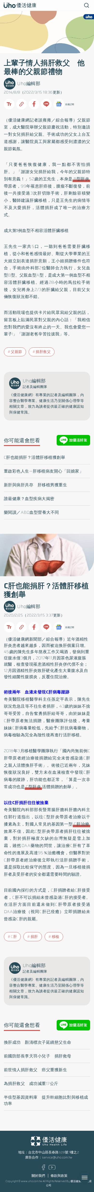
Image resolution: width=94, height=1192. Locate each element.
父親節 (16, 352)
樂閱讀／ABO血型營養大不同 (31, 512)
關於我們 (38, 1175)
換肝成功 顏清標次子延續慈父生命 (37, 1042)
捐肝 (34, 937)
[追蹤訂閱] (59, 104)
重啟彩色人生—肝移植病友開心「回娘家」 (44, 471)
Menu (89, 1177)
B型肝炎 (81, 179)
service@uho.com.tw (57, 1157)
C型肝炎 (33, 787)
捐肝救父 (43, 352)
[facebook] (43, 1169)
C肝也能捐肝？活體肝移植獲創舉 (34, 457)
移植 (55, 937)
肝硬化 (48, 670)
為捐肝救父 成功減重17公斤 (31, 1083)
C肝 (14, 937)
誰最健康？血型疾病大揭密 (29, 498)
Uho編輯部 (28, 83)
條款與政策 (59, 1175)
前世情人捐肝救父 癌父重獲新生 (35, 1070)
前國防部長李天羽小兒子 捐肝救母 (37, 1056)
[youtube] (52, 1168)
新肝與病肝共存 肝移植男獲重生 (35, 485)
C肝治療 (81, 824)
